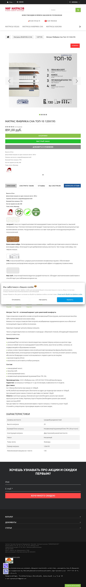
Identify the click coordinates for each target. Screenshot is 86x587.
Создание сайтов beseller (73, 585)
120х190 (18, 304)
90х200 (8, 307)
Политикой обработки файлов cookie (70, 294)
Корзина (75, 2)
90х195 (8, 304)
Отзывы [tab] (41, 186)
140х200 (29, 304)
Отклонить (16, 300)
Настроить (43, 300)
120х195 (18, 307)
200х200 (39, 304)
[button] (9, 80)
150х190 (29, 307)
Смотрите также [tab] (26, 186)
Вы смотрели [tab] (55, 186)
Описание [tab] (11, 186)
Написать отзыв (72, 186)
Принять (70, 300)
